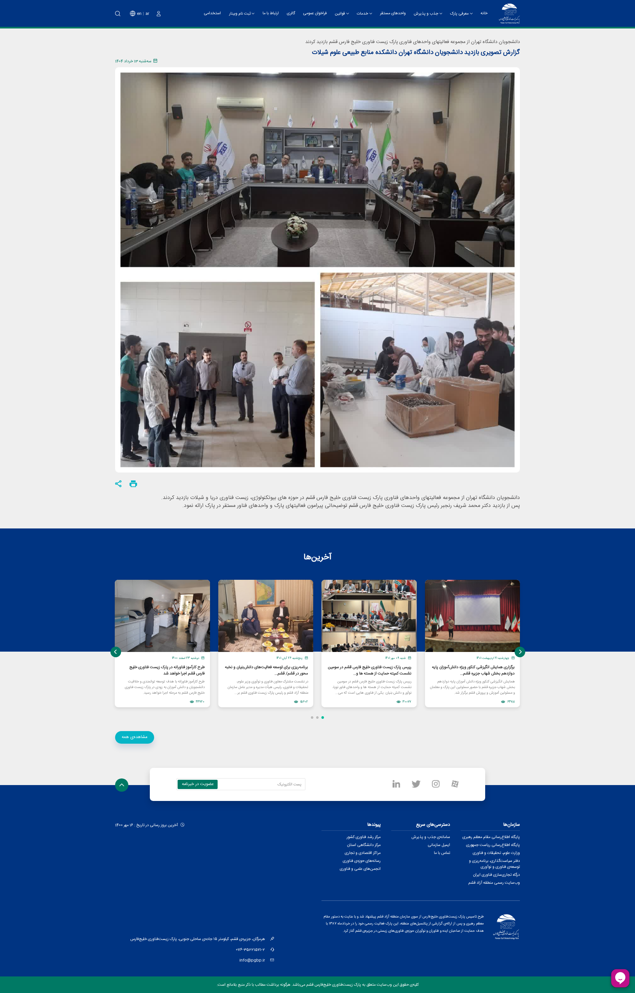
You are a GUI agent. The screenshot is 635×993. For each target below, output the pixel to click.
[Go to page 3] (312, 717)
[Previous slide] (115, 652)
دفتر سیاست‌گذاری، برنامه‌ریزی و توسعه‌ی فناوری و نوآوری (494, 864)
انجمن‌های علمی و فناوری (360, 869)
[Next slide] (520, 652)
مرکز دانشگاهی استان (364, 845)
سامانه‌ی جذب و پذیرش (430, 837)
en (139, 13)
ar (147, 13)
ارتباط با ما (271, 13)
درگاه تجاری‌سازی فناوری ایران (496, 875)
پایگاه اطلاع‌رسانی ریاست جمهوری (493, 845)
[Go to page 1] (322, 717)
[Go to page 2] (317, 717)
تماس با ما (442, 853)
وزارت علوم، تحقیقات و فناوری (496, 853)
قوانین (340, 14)
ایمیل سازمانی (439, 845)
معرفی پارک (459, 14)
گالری (291, 13)
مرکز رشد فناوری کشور (364, 837)
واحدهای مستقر (393, 13)
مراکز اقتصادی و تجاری (363, 853)
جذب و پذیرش (426, 14)
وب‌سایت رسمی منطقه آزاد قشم (494, 883)
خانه (484, 13)
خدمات (362, 14)
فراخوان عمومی (315, 13)
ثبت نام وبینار (240, 14)
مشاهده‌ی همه (135, 737)
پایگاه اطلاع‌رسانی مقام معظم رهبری (491, 837)
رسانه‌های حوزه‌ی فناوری (362, 861)
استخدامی (212, 13)
